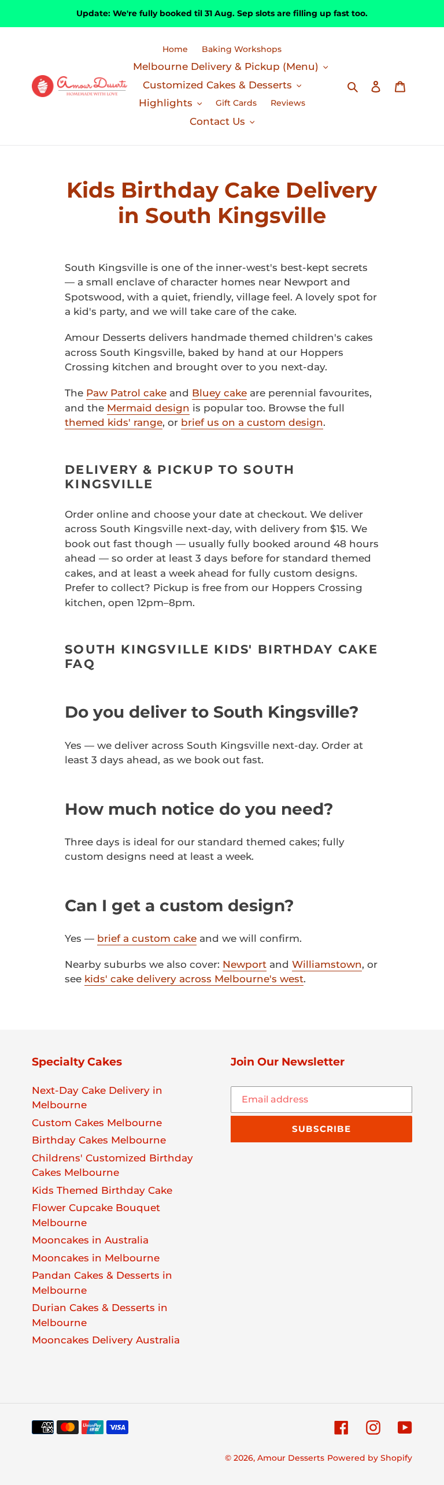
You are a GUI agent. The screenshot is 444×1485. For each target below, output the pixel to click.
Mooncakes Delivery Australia (106, 1340)
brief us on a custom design (252, 422)
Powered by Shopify (369, 1458)
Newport (245, 964)
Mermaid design (148, 408)
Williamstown (327, 964)
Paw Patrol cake (126, 393)
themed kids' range (113, 422)
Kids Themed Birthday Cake (102, 1190)
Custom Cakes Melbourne (97, 1122)
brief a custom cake (147, 938)
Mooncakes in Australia (90, 1240)
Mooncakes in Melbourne (96, 1258)
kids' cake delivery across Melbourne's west (194, 979)
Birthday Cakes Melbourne (99, 1140)
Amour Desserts (290, 1458)
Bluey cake (219, 393)
